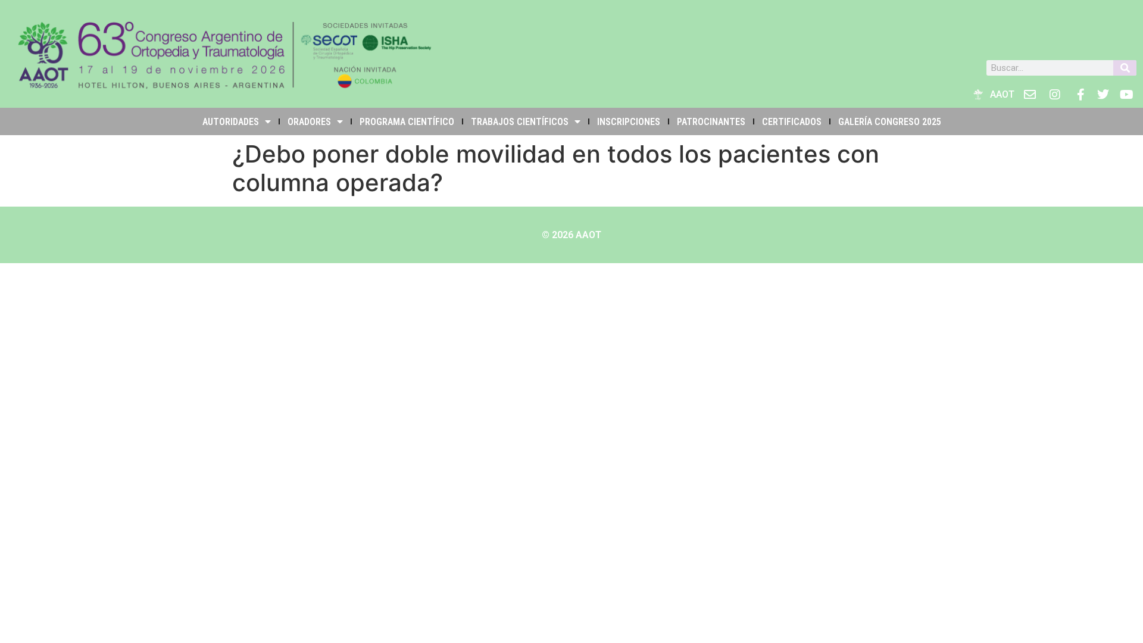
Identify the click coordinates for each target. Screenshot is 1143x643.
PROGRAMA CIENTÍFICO (407, 121)
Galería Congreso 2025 (889, 121)
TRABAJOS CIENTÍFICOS (520, 121)
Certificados (792, 121)
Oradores (309, 121)
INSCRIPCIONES (628, 121)
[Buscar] (1124, 68)
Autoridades (230, 121)
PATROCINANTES (711, 121)
